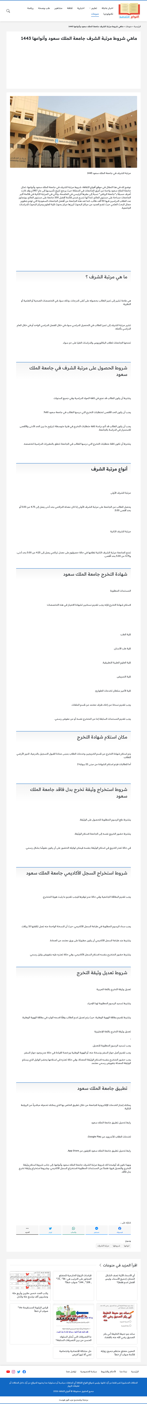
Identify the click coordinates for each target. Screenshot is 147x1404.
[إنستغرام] (13, 1371)
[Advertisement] (73, 65)
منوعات (128, 26)
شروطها (116, 1245)
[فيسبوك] (24, 1371)
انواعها (126, 1245)
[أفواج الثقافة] (129, 11)
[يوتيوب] (8, 1371)
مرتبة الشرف (103, 1245)
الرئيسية (137, 26)
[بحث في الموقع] (8, 10)
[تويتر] (19, 1371)
